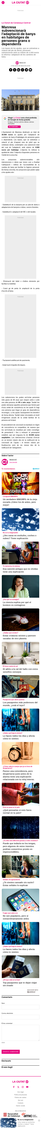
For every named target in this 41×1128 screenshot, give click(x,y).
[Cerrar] (39, 1120)
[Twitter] (14, 70)
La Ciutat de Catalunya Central (16, 23)
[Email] (30, 70)
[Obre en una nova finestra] (11, 1115)
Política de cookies (20, 1097)
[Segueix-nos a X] (18, 1087)
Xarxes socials (20, 1106)
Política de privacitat (20, 1095)
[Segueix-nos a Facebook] (14, 1087)
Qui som (20, 1100)
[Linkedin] (18, 70)
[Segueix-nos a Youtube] (27, 1087)
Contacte (20, 1103)
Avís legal (20, 1092)
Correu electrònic (7, 1013)
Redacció (22, 62)
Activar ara (13, 126)
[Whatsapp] (22, 70)
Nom (3, 1003)
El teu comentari (7, 1023)
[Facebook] (10, 70)
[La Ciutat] (20, 2)
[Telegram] (26, 70)
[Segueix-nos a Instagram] (23, 1087)
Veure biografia (13, 462)
